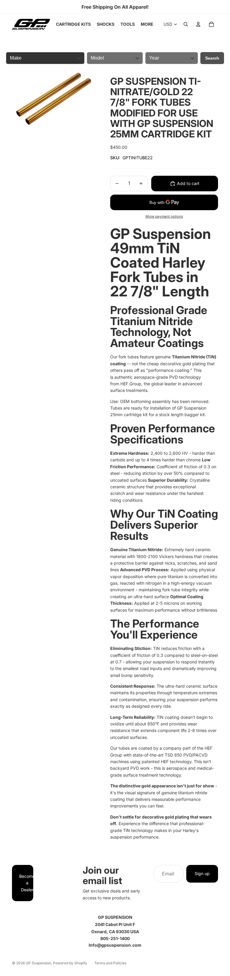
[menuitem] (147, 24)
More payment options (164, 216)
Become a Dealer (26, 883)
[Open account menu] (198, 24)
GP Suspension (38, 963)
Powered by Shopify (70, 963)
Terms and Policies (110, 963)
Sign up (202, 873)
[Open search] (185, 24)
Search (212, 58)
